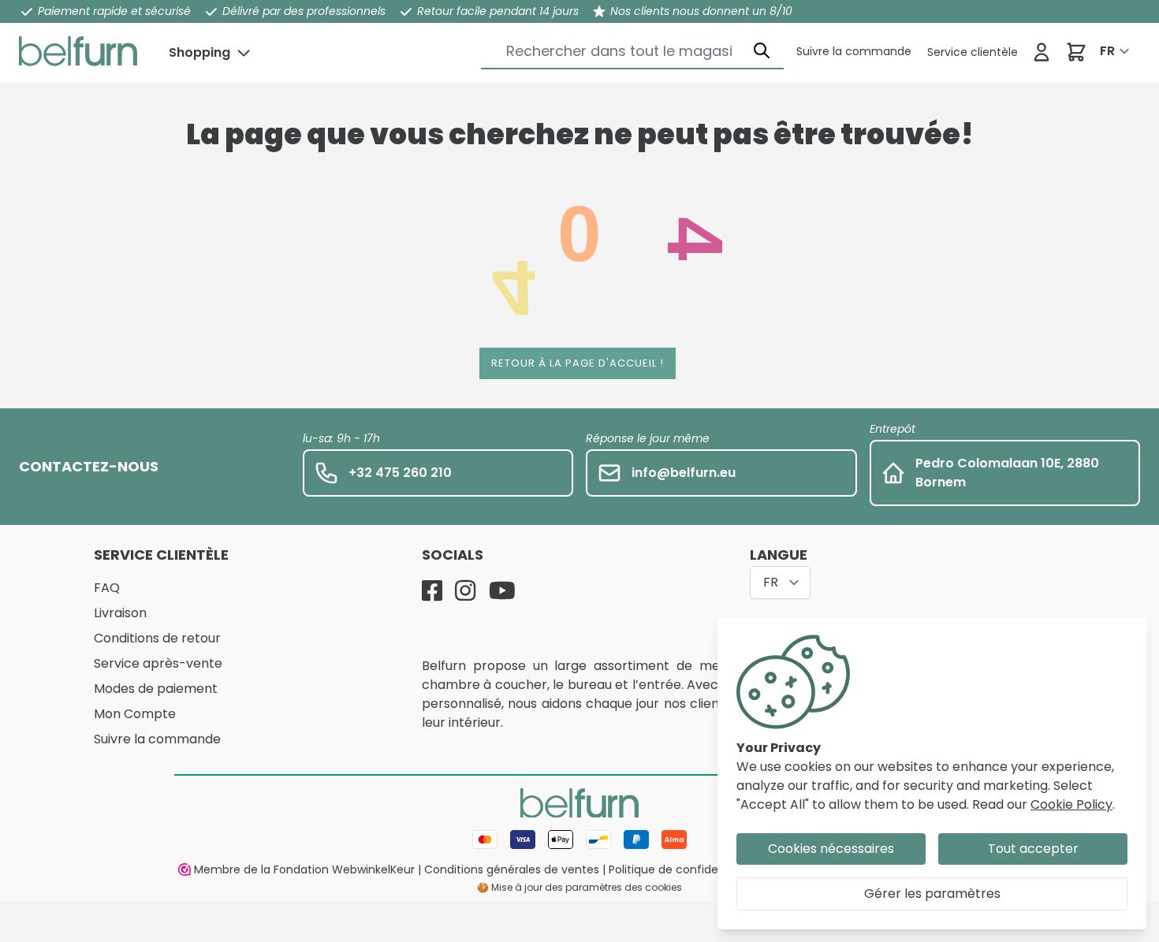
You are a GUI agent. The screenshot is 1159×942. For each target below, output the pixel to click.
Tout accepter (1033, 849)
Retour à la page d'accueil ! (577, 363)
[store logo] (78, 51)
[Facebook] (432, 590)
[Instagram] (465, 590)
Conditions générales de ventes (511, 869)
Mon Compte (135, 714)
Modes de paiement (156, 689)
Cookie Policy (1071, 804)
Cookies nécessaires (831, 849)
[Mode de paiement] (579, 839)
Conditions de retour (157, 638)
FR (1107, 51)
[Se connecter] (1041, 52)
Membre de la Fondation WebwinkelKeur (304, 869)
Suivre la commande (157, 739)
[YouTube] (502, 590)
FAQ (107, 588)
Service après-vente (158, 663)
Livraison (120, 613)
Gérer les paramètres (932, 893)
